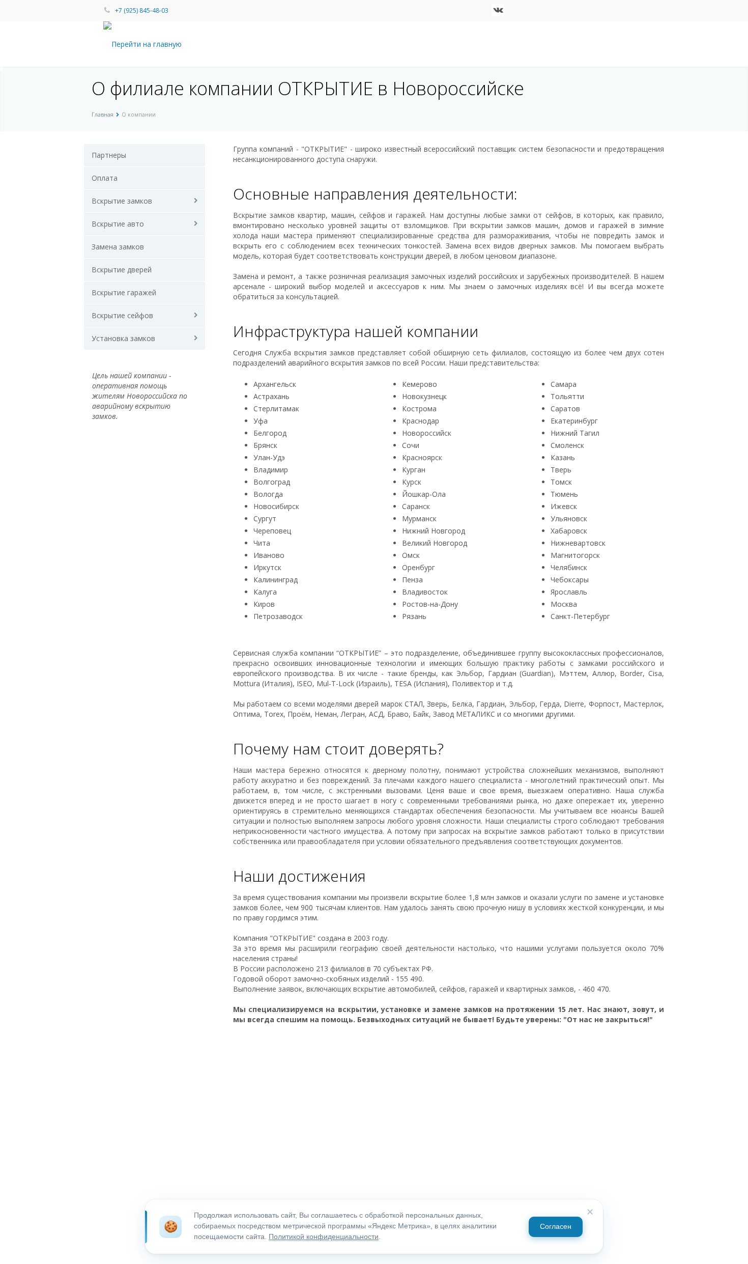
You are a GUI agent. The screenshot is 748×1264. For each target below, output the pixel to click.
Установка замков (123, 338)
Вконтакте (498, 10)
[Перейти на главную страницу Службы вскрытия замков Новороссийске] (150, 43)
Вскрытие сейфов (122, 315)
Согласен (555, 1226)
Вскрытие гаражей (124, 292)
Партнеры (109, 155)
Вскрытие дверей (122, 269)
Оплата (105, 178)
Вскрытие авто (118, 224)
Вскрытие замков (122, 201)
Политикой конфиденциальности (324, 1237)
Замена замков (118, 246)
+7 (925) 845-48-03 (141, 10)
